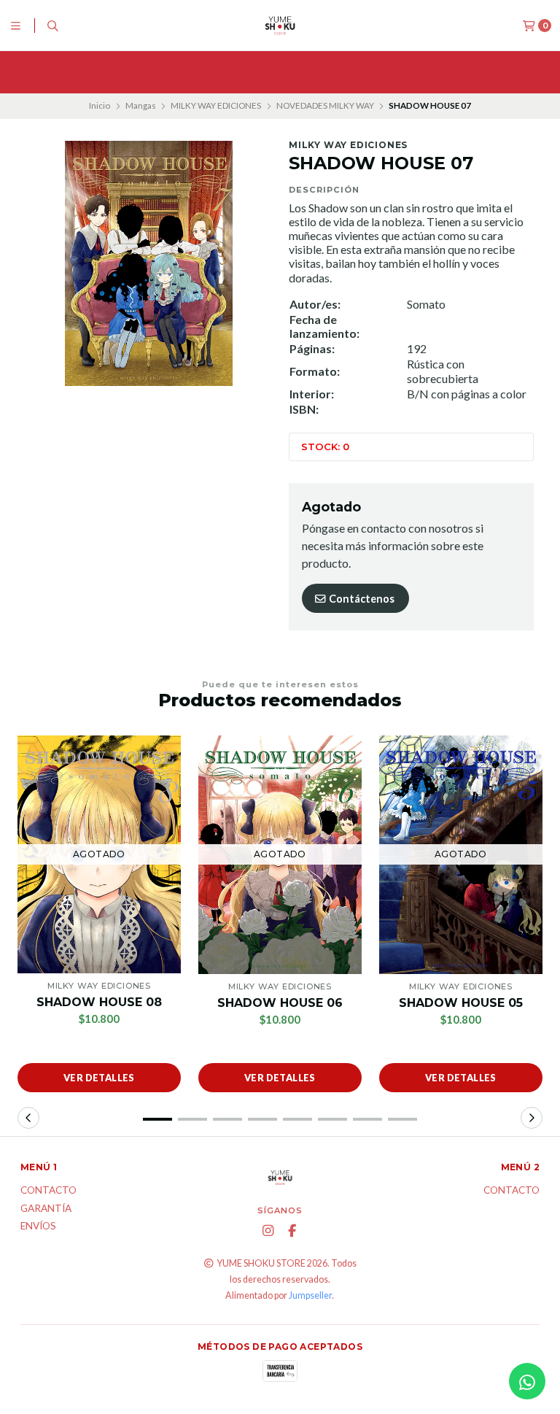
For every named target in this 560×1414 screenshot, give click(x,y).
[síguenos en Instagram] (268, 1230)
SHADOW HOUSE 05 (461, 1003)
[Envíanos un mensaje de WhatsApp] (527, 1381)
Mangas (140, 105)
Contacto (48, 1191)
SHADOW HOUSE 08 (99, 1002)
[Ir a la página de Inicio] (280, 25)
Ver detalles (99, 1077)
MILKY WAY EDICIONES (216, 105)
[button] (157, 1119)
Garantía (45, 1209)
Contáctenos (360, 598)
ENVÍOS (38, 1226)
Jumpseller (310, 1295)
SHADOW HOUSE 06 (280, 1003)
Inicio (99, 105)
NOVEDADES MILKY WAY (325, 105)
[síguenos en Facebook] (292, 1230)
